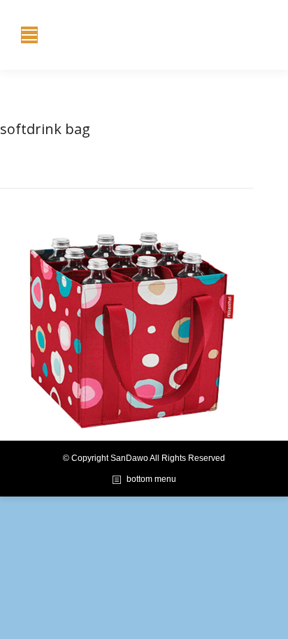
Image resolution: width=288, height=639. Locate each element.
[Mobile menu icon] (29, 35)
